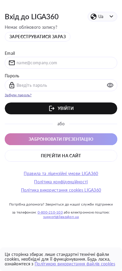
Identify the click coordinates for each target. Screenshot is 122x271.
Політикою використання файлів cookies (75, 263)
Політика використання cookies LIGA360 (61, 190)
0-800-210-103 (50, 212)
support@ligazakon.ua (61, 216)
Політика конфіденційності (61, 181)
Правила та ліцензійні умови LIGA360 (61, 173)
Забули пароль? (18, 95)
